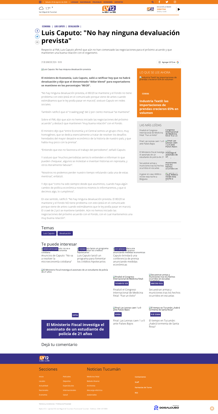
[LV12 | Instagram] (175, 2)
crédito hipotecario (50, 249)
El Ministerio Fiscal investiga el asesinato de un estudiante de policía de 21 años (152, 156)
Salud (65, 395)
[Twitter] (37, 36)
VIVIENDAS (82, 249)
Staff (137, 382)
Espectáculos (68, 385)
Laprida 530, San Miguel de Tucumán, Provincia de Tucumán (68, 409)
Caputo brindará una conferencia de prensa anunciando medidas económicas (126, 260)
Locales (74, 2)
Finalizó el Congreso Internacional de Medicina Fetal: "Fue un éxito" (151, 132)
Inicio (41, 376)
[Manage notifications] (212, 408)
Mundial (118, 314)
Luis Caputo (48, 233)
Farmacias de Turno (143, 387)
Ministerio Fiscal (157, 283)
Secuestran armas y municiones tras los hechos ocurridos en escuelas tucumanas (152, 167)
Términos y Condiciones (47, 404)
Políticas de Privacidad (63, 404)
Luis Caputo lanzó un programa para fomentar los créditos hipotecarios (91, 258)
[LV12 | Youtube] (161, 358)
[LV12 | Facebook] (159, 2)
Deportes (119, 2)
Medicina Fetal (93, 376)
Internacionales (69, 390)
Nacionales (85, 2)
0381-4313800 (102, 409)
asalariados (92, 395)
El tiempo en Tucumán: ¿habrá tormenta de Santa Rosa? (164, 323)
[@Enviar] (37, 42)
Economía (108, 2)
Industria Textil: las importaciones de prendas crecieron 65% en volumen (159, 107)
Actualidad (43, 385)
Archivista (91, 385)
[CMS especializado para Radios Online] (163, 407)
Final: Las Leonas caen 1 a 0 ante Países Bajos (152, 142)
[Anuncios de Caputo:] (57, 252)
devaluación (65, 233)
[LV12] (44, 361)
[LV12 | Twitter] (167, 2)
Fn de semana (155, 314)
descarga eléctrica (94, 390)
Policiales (97, 2)
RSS (136, 393)
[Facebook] (37, 31)
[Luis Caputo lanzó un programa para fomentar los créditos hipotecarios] (93, 252)
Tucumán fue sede (121, 283)
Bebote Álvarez (93, 381)
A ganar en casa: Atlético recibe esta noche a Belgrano (150, 176)
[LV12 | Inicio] (176, 368)
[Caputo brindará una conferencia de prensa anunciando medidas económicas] (129, 252)
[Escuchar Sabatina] (179, 9)
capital (75, 315)
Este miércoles (120, 249)
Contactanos (140, 377)
